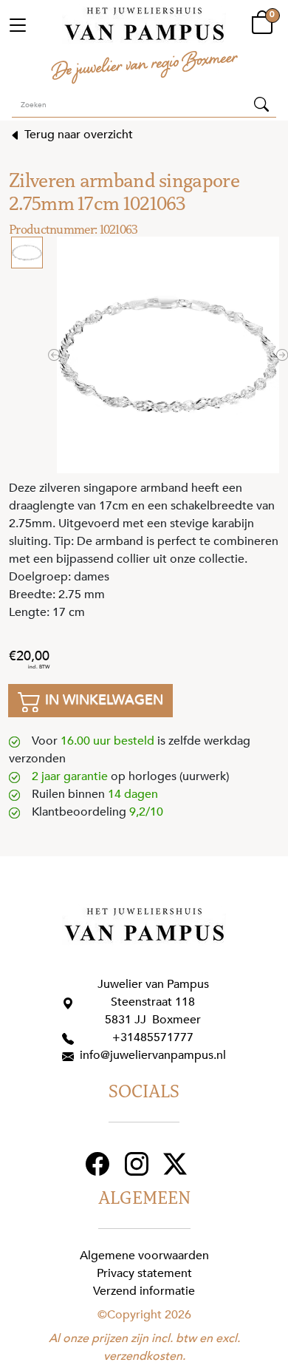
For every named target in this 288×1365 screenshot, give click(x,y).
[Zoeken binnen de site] (261, 103)
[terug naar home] (144, 24)
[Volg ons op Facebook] (99, 1163)
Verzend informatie (144, 1291)
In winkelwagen (102, 699)
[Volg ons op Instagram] (138, 1163)
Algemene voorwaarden (144, 1255)
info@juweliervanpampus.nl (153, 1055)
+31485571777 (152, 1037)
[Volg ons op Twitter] (177, 1163)
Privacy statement (144, 1273)
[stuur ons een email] (71, 1055)
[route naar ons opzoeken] (71, 1002)
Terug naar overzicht (77, 134)
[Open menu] (17, 24)
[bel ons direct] (71, 1037)
